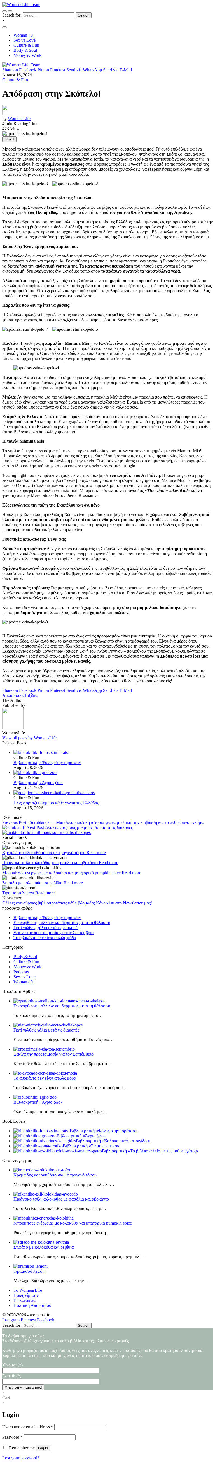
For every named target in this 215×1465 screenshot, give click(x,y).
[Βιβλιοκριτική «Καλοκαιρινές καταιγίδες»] (44, 1140)
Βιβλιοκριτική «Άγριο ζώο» (38, 782)
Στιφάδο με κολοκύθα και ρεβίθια (33, 882)
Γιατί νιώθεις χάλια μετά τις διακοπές (46, 927)
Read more (96, 852)
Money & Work (27, 966)
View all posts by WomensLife (29, 737)
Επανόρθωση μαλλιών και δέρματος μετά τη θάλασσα (61, 922)
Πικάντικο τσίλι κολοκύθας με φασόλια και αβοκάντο (50, 862)
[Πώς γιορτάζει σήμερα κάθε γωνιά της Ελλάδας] (113, 792)
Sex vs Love (24, 976)
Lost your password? (20, 1457)
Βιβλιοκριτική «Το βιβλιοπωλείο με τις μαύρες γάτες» (150, 1150)
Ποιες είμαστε (26, 1295)
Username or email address (27, 1426)
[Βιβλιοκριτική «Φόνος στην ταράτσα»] (113, 752)
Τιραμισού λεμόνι (18, 892)
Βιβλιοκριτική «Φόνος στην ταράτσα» (47, 762)
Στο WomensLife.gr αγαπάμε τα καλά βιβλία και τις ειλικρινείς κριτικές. (103, 1348)
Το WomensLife (27, 1290)
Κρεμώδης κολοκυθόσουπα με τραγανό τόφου (44, 852)
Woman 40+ (24, 981)
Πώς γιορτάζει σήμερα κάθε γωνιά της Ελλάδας (56, 802)
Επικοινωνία (24, 1300)
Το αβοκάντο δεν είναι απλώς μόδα (44, 937)
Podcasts (21, 971)
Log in (43, 1448)
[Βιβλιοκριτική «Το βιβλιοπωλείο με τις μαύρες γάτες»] (57, 1150)
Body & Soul (25, 956)
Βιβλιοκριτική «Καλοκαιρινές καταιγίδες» (113, 1140)
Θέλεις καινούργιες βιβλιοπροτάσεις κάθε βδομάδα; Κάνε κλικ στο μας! (77, 903)
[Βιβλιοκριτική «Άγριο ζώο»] (113, 772)
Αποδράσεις (13, 695)
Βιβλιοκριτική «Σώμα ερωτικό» (91, 1145)
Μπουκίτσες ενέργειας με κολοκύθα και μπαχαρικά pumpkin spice (62, 872)
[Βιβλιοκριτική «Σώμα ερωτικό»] (38, 1145)
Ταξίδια (31, 695)
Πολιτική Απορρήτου (32, 1305)
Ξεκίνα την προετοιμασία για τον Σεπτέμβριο (53, 932)
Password (12, 1437)
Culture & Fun (15, 80)
